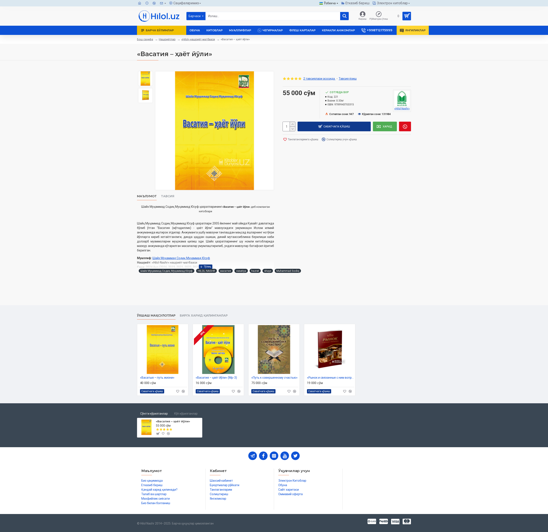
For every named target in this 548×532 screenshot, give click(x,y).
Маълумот (147, 196)
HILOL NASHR (206, 270)
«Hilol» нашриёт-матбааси (198, 39)
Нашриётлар (167, 39)
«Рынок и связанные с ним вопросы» (330, 377)
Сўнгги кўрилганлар (154, 413)
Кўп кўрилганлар (186, 413)
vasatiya (241, 270)
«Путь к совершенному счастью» (274, 377)
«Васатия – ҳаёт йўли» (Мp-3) (216, 377)
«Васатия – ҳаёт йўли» (173, 421)
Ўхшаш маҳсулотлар (156, 315)
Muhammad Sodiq (287, 270)
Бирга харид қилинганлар (204, 315)
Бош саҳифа (145, 39)
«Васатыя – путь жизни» (157, 377)
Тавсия (167, 196)
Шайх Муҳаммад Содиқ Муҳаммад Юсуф (181, 258)
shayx (267, 270)
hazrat (255, 270)
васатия (225, 270)
